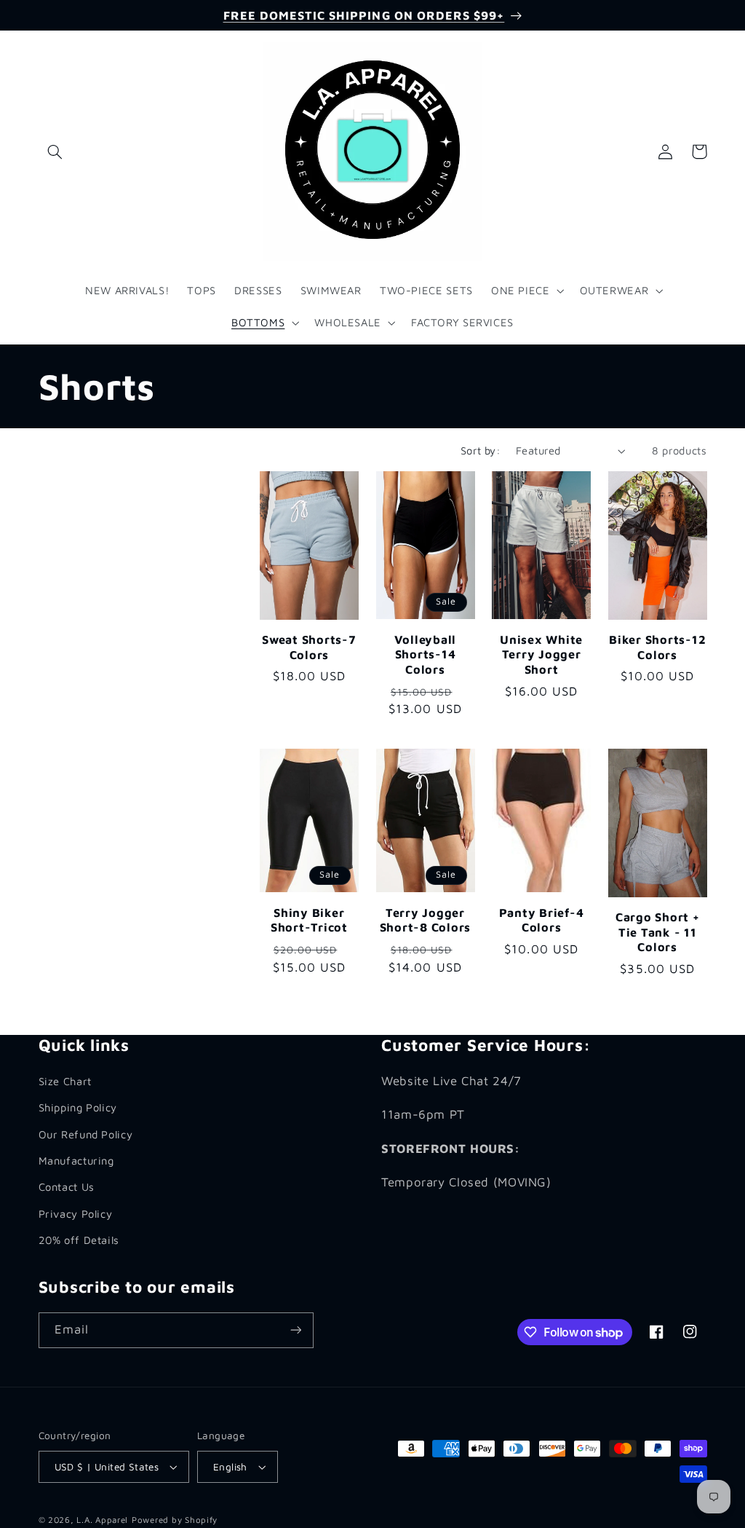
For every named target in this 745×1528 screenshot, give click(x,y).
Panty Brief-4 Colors (541, 919)
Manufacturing (76, 1160)
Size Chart (65, 1081)
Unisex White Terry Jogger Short (541, 654)
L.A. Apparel (102, 1519)
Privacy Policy (76, 1214)
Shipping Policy (78, 1107)
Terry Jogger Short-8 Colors (425, 919)
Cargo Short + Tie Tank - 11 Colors (657, 931)
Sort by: (481, 450)
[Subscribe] (295, 1330)
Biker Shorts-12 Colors (657, 646)
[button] (55, 151)
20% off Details (79, 1240)
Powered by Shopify (175, 1519)
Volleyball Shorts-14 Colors (425, 654)
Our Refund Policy (86, 1134)
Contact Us (67, 1187)
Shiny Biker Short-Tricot (309, 919)
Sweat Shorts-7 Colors (309, 646)
